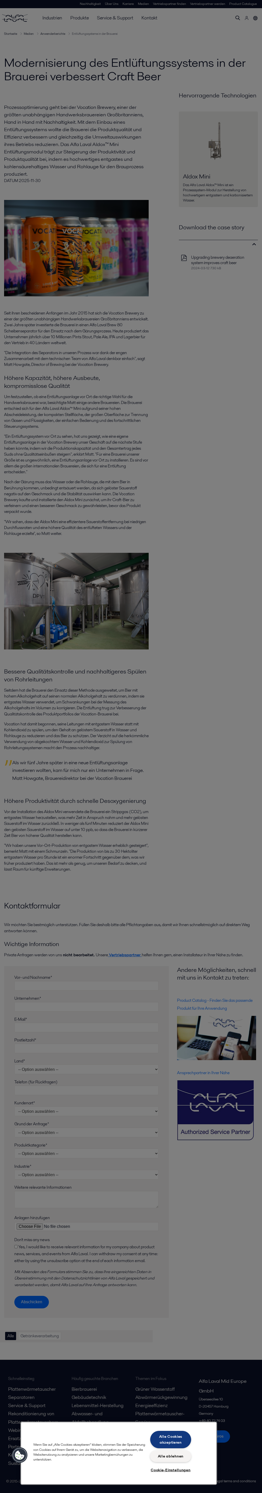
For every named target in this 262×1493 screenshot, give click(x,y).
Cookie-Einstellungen (170, 1470)
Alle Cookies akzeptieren (170, 1439)
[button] (20, 1455)
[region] (118, 1453)
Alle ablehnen (170, 1456)
